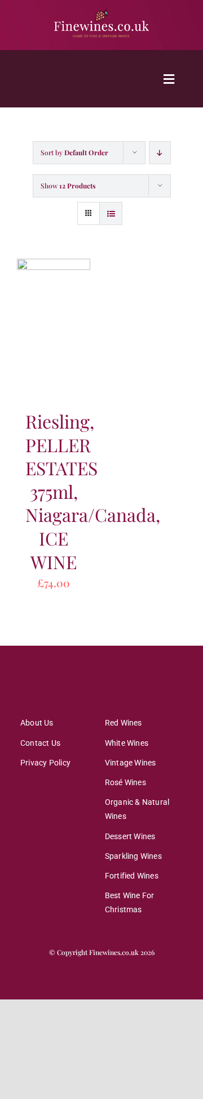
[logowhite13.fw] (101, 13)
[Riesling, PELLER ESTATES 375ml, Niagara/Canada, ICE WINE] (53, 268)
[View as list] (111, 213)
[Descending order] (160, 152)
